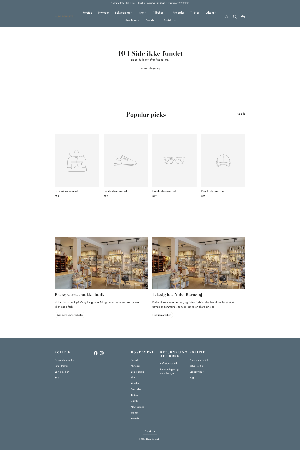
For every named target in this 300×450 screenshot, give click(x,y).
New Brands (132, 20)
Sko (142, 13)
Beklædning (123, 13)
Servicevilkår (62, 372)
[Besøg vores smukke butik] (101, 263)
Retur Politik (61, 366)
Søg (57, 377)
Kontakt (168, 20)
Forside (87, 13)
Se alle (241, 114)
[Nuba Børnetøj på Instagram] (102, 353)
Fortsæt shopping (150, 68)
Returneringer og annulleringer (169, 371)
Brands (150, 20)
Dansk (148, 431)
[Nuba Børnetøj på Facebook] (96, 353)
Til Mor (194, 13)
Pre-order (178, 13)
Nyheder (103, 13)
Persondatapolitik (64, 360)
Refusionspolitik (169, 363)
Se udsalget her (163, 315)
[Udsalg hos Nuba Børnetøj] (198, 263)
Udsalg (210, 13)
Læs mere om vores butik (70, 315)
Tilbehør (158, 13)
